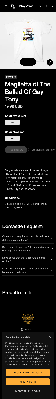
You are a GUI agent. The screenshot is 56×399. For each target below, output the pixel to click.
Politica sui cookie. (41, 364)
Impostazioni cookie (27, 391)
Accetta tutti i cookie (28, 372)
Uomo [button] (12, 138)
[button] (6, 6)
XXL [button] (12, 122)
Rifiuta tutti (28, 382)
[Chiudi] (49, 336)
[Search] (39, 6)
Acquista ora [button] (16, 150)
